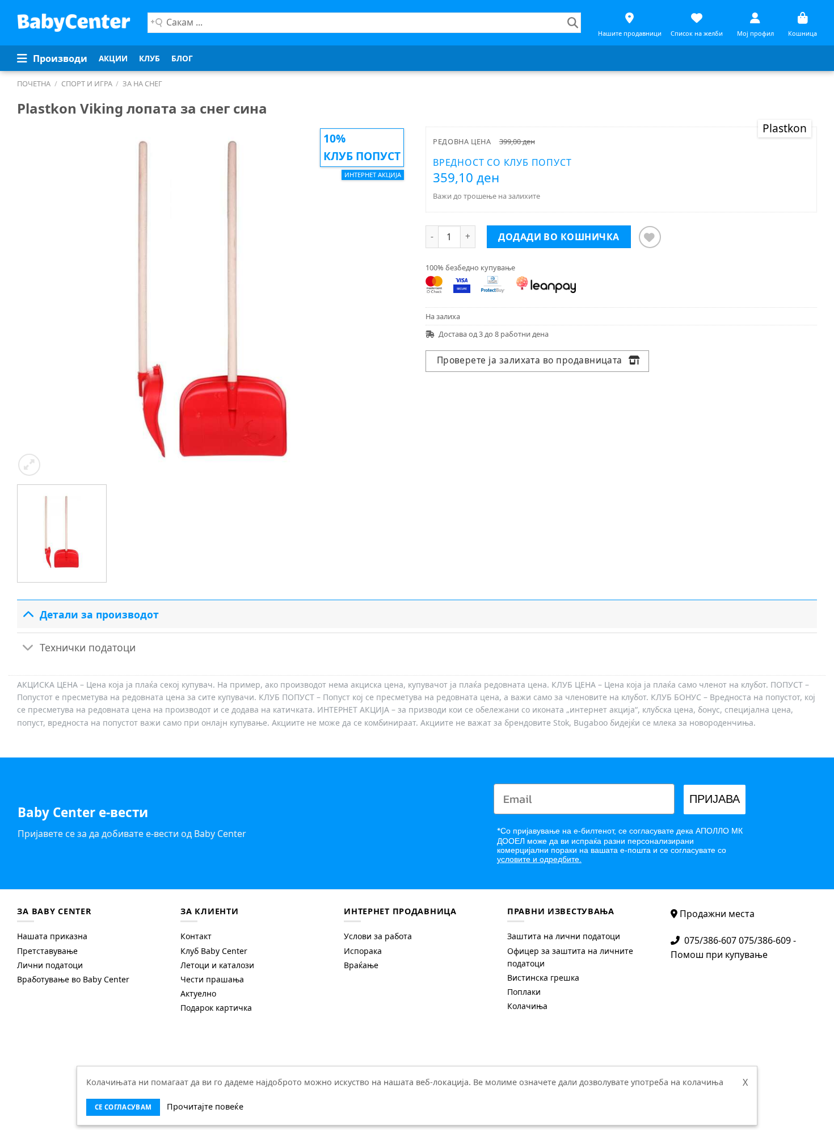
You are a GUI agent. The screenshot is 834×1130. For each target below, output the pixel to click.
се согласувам (123, 1107)
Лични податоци (50, 965)
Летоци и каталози (217, 965)
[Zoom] (29, 465)
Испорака (363, 950)
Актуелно (198, 993)
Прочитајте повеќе (205, 1106)
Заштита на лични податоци (563, 936)
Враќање (361, 965)
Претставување (47, 950)
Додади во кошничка (559, 237)
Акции (113, 58)
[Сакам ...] (572, 22)
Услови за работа (378, 936)
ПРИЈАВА (714, 799)
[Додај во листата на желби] (650, 237)
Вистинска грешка (543, 977)
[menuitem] (113, 58)
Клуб (149, 58)
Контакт (196, 936)
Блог (182, 58)
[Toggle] (28, 614)
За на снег (142, 83)
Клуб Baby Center (213, 950)
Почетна (33, 83)
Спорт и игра (86, 83)
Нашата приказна (52, 936)
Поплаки (524, 991)
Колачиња (527, 1006)
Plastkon (785, 128)
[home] (73, 22)
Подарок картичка (216, 1007)
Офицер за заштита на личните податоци (570, 957)
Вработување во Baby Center (73, 979)
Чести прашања (212, 979)
